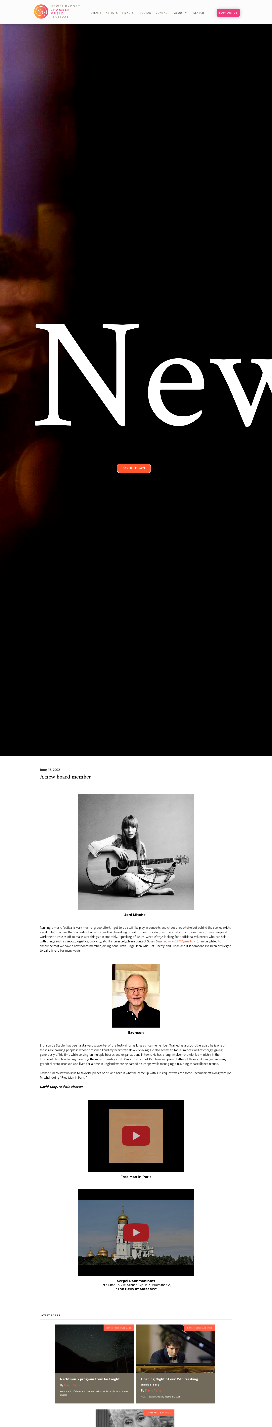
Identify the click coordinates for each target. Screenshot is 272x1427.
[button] (181, 13)
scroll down (134, 468)
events (96, 13)
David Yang (72, 1385)
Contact (162, 13)
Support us (228, 12)
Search (201, 13)
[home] (57, 11)
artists (112, 13)
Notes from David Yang (118, 1327)
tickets (128, 13)
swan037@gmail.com (182, 941)
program (145, 13)
